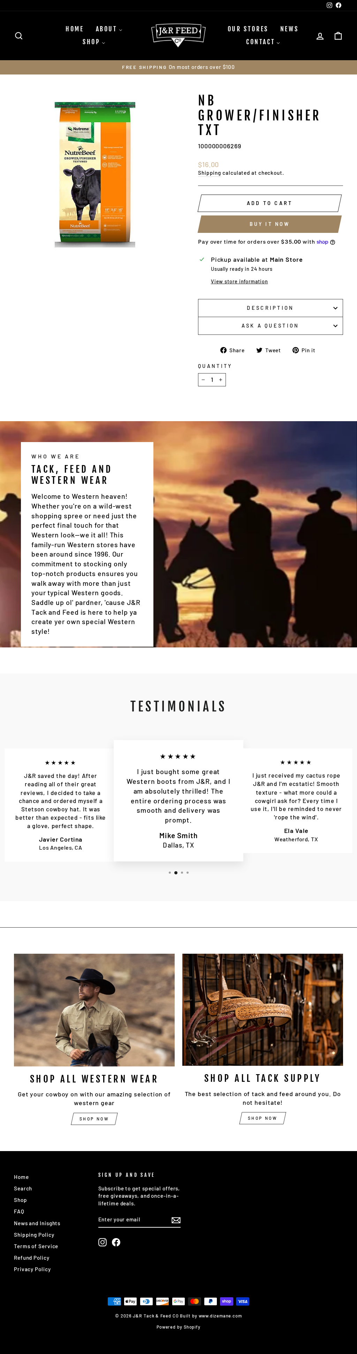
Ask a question (270, 326)
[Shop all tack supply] (262, 1010)
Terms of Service (36, 1246)
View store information (239, 281)
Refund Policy (32, 1257)
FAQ (19, 1211)
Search (23, 1188)
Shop (20, 1200)
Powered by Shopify (178, 1327)
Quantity (215, 366)
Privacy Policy (32, 1269)
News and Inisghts (37, 1223)
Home (21, 1177)
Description (270, 308)
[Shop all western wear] (94, 1010)
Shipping (209, 173)
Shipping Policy (34, 1234)
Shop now (94, 1118)
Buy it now (270, 224)
